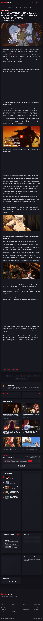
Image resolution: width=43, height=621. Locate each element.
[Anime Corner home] (6, 2)
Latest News (14, 604)
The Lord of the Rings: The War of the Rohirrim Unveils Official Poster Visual (29, 449)
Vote (39, 556)
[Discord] (16, 581)
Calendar (36, 537)
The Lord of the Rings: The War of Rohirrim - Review (31, 415)
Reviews (13, 609)
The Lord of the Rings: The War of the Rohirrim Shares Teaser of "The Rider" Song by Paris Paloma (11, 432)
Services (2, 611)
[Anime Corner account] (37, 2)
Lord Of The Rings (7, 369)
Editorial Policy (3, 607)
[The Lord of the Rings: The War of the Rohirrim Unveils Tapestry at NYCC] (12, 442)
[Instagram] (10, 581)
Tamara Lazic (7, 20)
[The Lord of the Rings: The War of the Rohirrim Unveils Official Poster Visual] (31, 442)
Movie (3, 10)
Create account (36, 460)
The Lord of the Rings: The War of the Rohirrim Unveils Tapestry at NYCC (10, 449)
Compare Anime (26, 609)
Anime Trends (25, 607)
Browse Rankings (37, 604)
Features (13, 613)
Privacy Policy (3, 609)
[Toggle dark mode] (33, 2)
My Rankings (36, 609)
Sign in (30, 460)
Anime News (27, 541)
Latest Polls (25, 604)
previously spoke (17, 54)
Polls (36, 618)
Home (2, 7)
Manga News (36, 541)
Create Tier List (37, 607)
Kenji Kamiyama (15, 369)
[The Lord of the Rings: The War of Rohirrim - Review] (31, 408)
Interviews (14, 611)
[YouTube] (13, 581)
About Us (2, 604)
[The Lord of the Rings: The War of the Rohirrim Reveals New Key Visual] (31, 425)
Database (27, 537)
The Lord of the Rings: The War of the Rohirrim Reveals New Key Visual (29, 432)
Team (2, 613)
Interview (6, 10)
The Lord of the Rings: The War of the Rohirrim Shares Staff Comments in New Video (11, 415)
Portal (34, 618)
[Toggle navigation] (41, 2)
